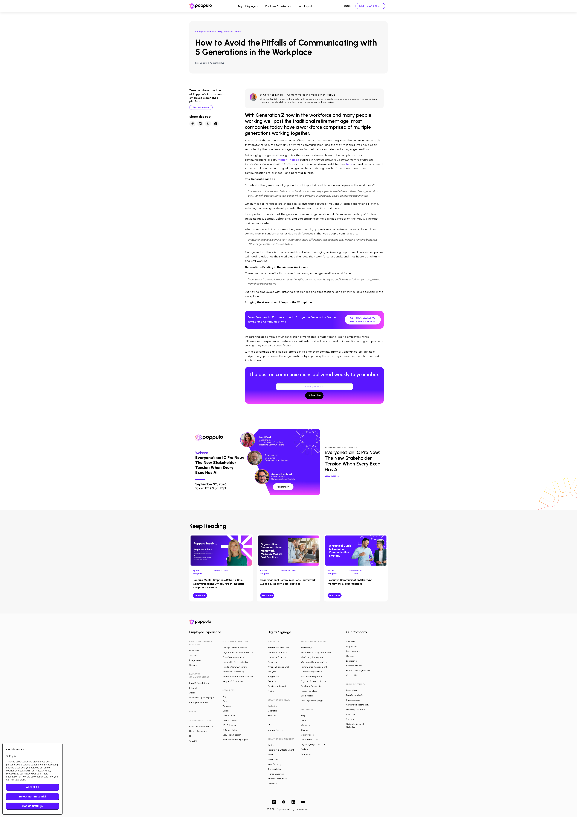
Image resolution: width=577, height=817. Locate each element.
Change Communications (235, 647)
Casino (271, 745)
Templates (306, 754)
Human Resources (197, 731)
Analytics (193, 655)
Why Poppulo (306, 6)
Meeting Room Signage (312, 700)
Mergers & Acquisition (233, 681)
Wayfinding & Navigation (312, 657)
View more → (332, 475)
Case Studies (229, 715)
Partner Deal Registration (358, 670)
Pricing (271, 691)
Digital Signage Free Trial (313, 744)
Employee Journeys (198, 702)
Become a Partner (354, 665)
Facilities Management (311, 676)
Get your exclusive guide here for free (362, 319)
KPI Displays (306, 647)
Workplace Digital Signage (201, 697)
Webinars (227, 706)
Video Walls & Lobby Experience (316, 652)
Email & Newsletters (199, 683)
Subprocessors (353, 700)
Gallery (304, 749)
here (348, 164)
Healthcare (273, 759)
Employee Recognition (311, 686)
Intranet (193, 688)
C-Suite (193, 741)
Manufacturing (274, 764)
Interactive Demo (231, 720)
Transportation (274, 769)
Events (226, 701)
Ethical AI (350, 714)
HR (269, 725)
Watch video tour (200, 107)
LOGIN (347, 6)
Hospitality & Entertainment (281, 750)
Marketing (272, 706)
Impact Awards (353, 651)
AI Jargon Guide (230, 730)
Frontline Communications (235, 667)
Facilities (272, 715)
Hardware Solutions (277, 657)
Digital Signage (247, 6)
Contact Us (351, 675)
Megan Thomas (288, 159)
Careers (350, 656)
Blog (220, 31)
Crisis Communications (233, 657)
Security (193, 665)
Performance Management (314, 667)
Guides (226, 711)
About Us (350, 641)
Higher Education (276, 774)
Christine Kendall (273, 94)
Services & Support (232, 735)
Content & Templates (278, 652)
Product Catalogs (309, 691)
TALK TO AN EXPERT (370, 6)
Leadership (351, 661)
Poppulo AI (194, 650)
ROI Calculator (229, 725)
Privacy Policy (352, 690)
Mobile (192, 693)
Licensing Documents (356, 709)
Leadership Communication (236, 662)
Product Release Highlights (235, 739)
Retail (270, 754)
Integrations (195, 660)
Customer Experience (311, 671)
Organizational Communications (238, 652)
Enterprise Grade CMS (278, 647)
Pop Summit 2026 (309, 739)
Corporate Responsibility (357, 705)
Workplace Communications (314, 662)
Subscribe (314, 395)
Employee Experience (277, 6)
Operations (273, 711)
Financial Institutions (277, 778)
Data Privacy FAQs (354, 695)
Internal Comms (275, 730)
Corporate (272, 783)
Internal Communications (201, 726)
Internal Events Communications (238, 676)
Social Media (307, 696)
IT (190, 736)
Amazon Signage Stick (278, 667)
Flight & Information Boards (313, 681)
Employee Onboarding (233, 671)
